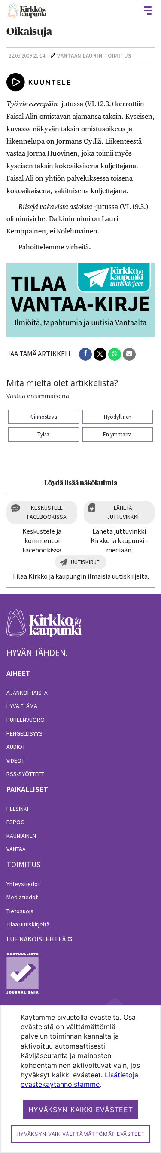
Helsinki (17, 809)
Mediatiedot (22, 897)
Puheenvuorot (27, 720)
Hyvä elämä (21, 706)
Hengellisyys (24, 733)
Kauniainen (21, 836)
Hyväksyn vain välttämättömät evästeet (80, 1134)
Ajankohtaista (27, 692)
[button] (85, 354)
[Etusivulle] (27, 10)
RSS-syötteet (25, 774)
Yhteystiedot (23, 884)
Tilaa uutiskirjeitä (27, 924)
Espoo (15, 822)
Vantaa (16, 849)
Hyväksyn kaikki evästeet (80, 1109)
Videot (15, 760)
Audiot (15, 747)
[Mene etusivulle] (44, 628)
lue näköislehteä (36, 939)
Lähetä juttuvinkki (123, 512)
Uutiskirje (85, 562)
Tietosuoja (19, 911)
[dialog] (80, 1079)
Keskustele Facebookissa (47, 512)
